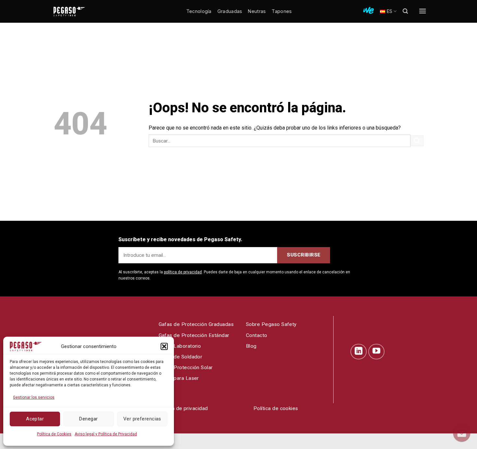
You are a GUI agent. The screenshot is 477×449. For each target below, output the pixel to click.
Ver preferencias (142, 419)
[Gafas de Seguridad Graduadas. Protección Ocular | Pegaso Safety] (79, 11)
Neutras (257, 11)
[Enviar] (416, 140)
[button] (164, 346)
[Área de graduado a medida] (368, 10)
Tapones (282, 11)
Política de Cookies (54, 434)
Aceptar (35, 419)
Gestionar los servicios (34, 397)
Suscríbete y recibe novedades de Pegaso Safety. (180, 239)
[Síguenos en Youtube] (376, 351)
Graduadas (229, 11)
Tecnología (199, 11)
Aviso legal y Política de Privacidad (106, 434)
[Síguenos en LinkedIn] (358, 351)
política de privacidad (183, 272)
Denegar (88, 419)
